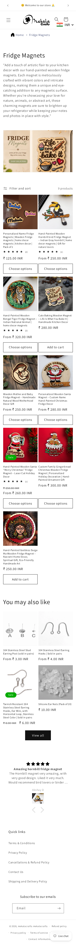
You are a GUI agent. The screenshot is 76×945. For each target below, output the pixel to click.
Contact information (39, 939)
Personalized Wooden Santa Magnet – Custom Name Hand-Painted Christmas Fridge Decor (54, 399)
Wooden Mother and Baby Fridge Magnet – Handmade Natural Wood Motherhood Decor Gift (19, 399)
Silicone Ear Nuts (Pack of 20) (55, 704)
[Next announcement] (68, 5)
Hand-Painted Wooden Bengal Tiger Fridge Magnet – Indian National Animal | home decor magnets (20, 320)
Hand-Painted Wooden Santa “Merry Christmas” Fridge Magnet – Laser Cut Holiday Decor (20, 471)
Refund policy (59, 926)
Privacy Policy (17, 852)
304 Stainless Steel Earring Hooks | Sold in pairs (53, 652)
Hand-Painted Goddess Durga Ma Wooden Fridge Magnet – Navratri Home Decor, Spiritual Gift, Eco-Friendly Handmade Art (20, 557)
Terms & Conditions (21, 843)
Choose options (20, 269)
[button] (8, 20)
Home (20, 35)
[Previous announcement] (7, 5)
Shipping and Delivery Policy (27, 881)
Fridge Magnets (39, 35)
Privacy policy (18, 932)
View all (38, 735)
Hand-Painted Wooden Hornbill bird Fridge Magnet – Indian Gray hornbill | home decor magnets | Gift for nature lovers (55, 240)
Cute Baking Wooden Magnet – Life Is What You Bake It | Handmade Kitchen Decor (55, 319)
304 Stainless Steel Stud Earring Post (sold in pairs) (18, 652)
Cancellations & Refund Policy (28, 862)
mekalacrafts (25, 926)
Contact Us (15, 872)
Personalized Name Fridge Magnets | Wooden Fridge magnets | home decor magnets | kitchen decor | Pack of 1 (18, 240)
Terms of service (39, 932)
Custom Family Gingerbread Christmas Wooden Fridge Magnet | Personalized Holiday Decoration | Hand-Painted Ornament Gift (54, 473)
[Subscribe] (59, 908)
